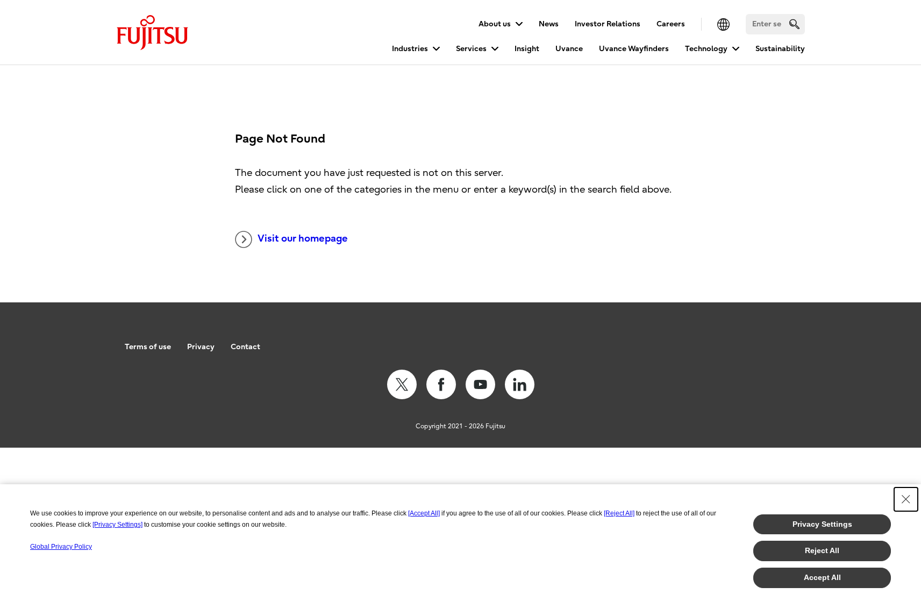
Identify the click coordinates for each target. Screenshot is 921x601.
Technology (706, 48)
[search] (794, 24)
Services (471, 48)
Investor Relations (607, 24)
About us (495, 24)
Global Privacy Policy (61, 546)
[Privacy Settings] (117, 524)
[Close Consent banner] (906, 499)
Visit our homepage (303, 238)
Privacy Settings (822, 524)
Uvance (569, 48)
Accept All (822, 577)
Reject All (822, 550)
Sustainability (780, 48)
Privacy (201, 346)
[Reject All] (619, 513)
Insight (527, 48)
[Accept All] (424, 513)
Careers (670, 24)
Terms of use (148, 346)
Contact (245, 346)
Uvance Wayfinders (634, 48)
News (549, 24)
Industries (410, 48)
